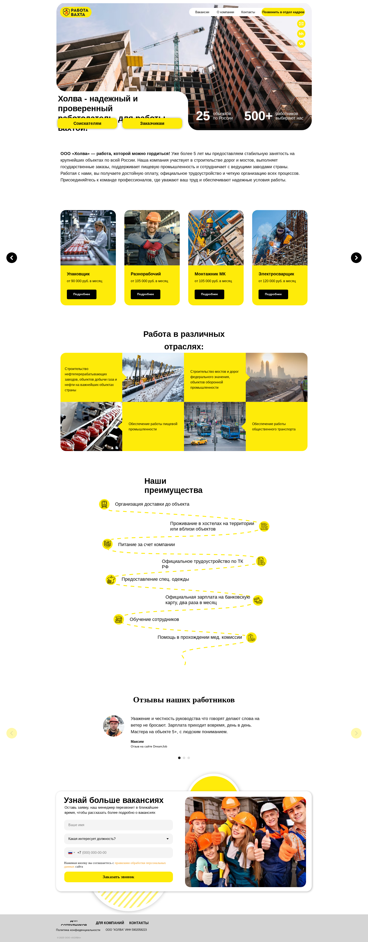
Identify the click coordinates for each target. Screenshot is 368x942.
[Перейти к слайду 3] (188, 758)
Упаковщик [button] (78, 274)
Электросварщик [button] (276, 274)
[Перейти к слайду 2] (184, 758)
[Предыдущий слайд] (11, 257)
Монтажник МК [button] (210, 274)
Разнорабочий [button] (146, 274)
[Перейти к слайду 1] (179, 758)
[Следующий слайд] (356, 257)
